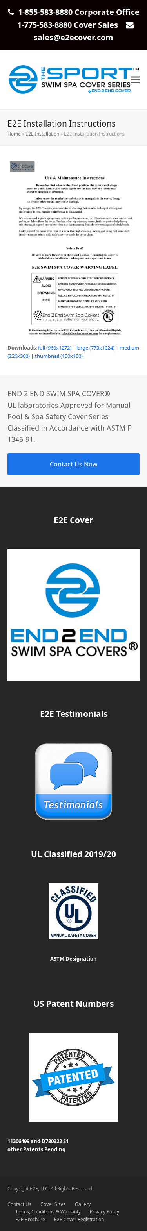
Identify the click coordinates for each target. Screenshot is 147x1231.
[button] (135, 80)
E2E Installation (42, 133)
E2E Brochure (30, 1219)
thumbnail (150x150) (59, 355)
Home (14, 133)
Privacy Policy (104, 1211)
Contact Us (19, 1204)
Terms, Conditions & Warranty (48, 1211)
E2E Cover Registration (79, 1219)
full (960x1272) (54, 347)
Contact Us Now (74, 464)
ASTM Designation (73, 958)
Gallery (83, 1204)
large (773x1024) (95, 347)
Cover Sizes (53, 1204)
